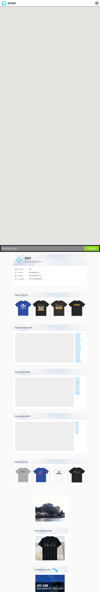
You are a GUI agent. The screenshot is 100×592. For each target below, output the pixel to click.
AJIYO (77, 337)
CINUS (77, 353)
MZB (77, 422)
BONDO (78, 346)
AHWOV (78, 334)
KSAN (77, 387)
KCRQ (77, 383)
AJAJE (77, 336)
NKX (77, 426)
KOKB (77, 382)
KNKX (77, 389)
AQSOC (78, 339)
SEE (76, 433)
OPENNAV (11, 3)
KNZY (77, 385)
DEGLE (78, 357)
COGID (77, 355)
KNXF (77, 378)
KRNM (77, 394)
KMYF (77, 390)
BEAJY (77, 343)
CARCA (78, 348)
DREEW (78, 362)
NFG (77, 424)
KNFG (77, 380)
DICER (77, 360)
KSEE (77, 392)
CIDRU (77, 351)
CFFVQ (78, 350)
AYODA (78, 341)
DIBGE (77, 358)
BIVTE (77, 344)
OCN (77, 429)
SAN (77, 431)
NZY (76, 428)
